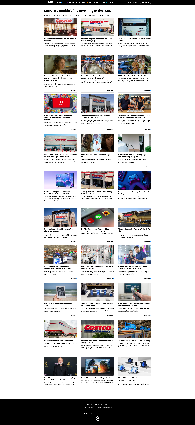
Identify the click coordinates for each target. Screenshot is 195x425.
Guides (96, 2)
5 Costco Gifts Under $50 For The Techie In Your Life (60, 40)
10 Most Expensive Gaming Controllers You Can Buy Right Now (134, 193)
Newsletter (146, 2)
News (59, 2)
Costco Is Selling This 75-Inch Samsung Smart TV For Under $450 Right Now (59, 193)
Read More (73, 51)
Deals (103, 2)
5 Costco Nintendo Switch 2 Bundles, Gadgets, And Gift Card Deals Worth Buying (58, 117)
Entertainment (81, 2)
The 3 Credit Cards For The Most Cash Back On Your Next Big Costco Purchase (60, 156)
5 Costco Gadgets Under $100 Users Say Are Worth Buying (96, 40)
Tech (64, 2)
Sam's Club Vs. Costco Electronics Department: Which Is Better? (94, 77)
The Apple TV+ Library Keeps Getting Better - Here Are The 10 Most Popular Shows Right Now (58, 78)
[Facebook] (126, 2)
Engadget (85, 413)
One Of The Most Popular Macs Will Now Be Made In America (97, 267)
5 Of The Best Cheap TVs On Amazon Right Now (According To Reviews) (134, 304)
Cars (90, 2)
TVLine (97, 413)
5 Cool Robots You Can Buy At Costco (58, 341)
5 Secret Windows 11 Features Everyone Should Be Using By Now (133, 379)
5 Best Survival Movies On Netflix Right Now (96, 156)
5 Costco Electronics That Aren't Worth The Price (134, 230)
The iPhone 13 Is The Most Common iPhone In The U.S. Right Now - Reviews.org (134, 116)
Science (71, 2)
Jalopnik (91, 413)
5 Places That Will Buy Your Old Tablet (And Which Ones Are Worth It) (132, 267)
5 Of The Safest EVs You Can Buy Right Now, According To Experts (132, 156)
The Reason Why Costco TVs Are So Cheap (134, 341)
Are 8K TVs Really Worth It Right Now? (95, 378)
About (88, 404)
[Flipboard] (133, 2)
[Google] (136, 2)
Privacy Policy (104, 404)
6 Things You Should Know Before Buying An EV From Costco (96, 193)
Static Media (90, 407)
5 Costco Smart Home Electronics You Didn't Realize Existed (58, 230)
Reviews (110, 2)
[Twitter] (128, 2)
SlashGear (109, 413)
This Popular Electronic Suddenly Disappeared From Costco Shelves (57, 267)
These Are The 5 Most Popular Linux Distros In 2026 (134, 40)
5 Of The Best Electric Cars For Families (132, 76)
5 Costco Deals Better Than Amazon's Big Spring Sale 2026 (97, 342)
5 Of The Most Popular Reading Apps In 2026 (59, 304)
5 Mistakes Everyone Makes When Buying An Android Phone (97, 304)
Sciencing (102, 413)
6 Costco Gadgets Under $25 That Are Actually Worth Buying (95, 116)
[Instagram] (131, 2)
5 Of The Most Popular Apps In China (95, 229)
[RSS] (138, 2)
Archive (95, 404)
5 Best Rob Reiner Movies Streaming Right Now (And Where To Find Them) (60, 379)
